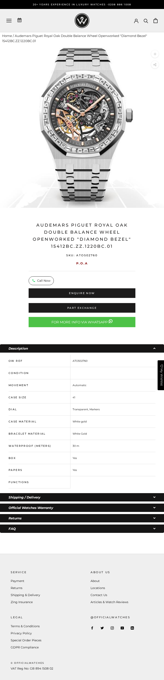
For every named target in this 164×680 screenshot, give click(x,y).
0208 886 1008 (119, 4)
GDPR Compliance (25, 647)
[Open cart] (156, 20)
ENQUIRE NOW (82, 293)
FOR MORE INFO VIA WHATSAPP (79, 322)
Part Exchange (82, 307)
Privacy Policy (21, 633)
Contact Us (99, 595)
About (95, 581)
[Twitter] (102, 628)
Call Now (43, 281)
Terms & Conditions (25, 626)
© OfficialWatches (27, 662)
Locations (98, 588)
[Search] (146, 20)
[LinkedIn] (132, 628)
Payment (17, 581)
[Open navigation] (9, 20)
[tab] (82, 348)
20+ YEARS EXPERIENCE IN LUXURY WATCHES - (70, 4)
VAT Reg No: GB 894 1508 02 (32, 668)
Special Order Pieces (26, 640)
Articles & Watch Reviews (109, 602)
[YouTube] (122, 628)
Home (7, 36)
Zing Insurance (22, 602)
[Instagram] (112, 628)
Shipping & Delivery (25, 595)
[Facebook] (92, 628)
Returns (16, 588)
